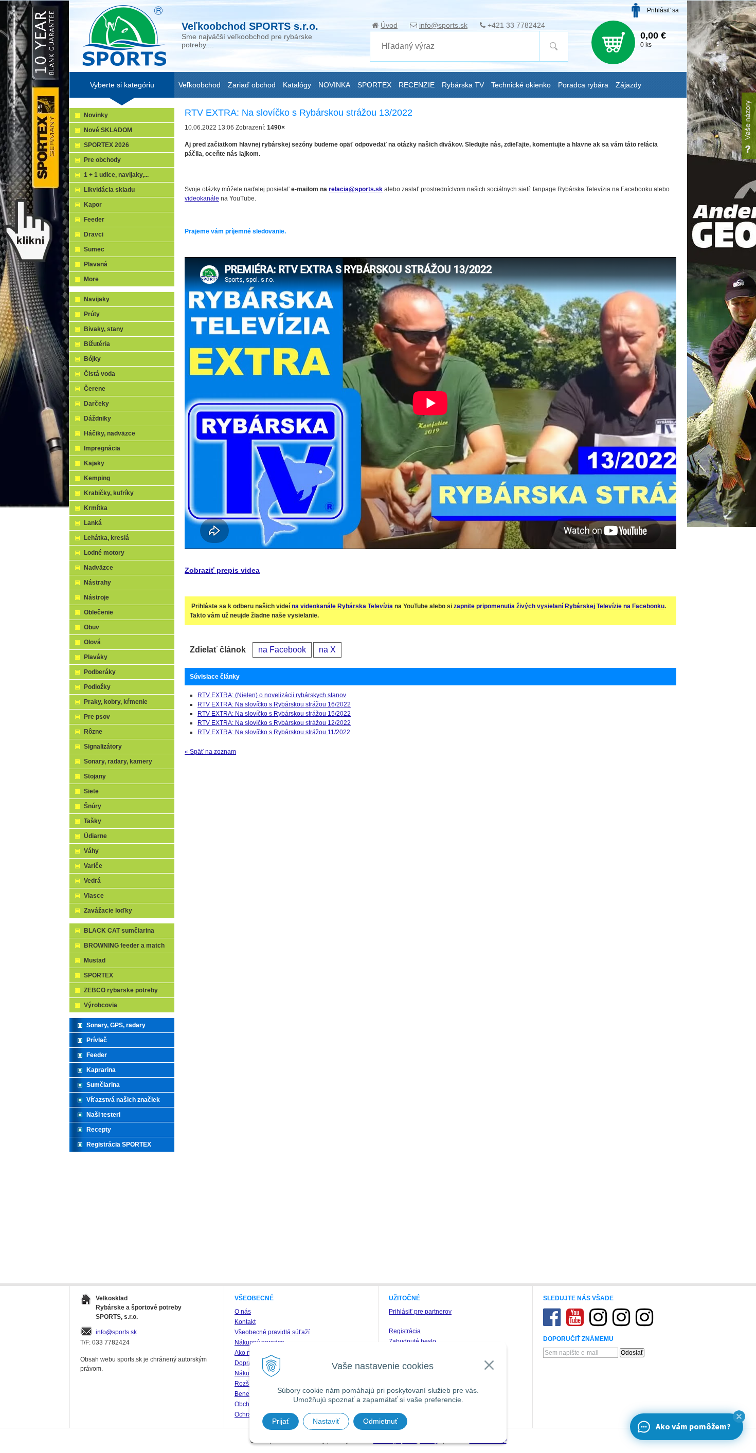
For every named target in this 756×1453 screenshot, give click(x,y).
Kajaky (94, 463)
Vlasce (94, 895)
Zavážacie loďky (108, 910)
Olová (92, 642)
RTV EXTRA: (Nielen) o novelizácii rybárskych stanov (271, 695)
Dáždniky (97, 418)
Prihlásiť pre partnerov (420, 1311)
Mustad (94, 960)
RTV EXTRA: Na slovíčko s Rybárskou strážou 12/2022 (274, 722)
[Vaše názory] (749, 126)
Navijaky (97, 299)
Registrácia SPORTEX (118, 1144)
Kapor (93, 204)
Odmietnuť (380, 1421)
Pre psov (97, 716)
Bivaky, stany (103, 329)
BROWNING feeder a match (124, 945)
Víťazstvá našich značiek (123, 1099)
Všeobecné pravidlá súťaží (272, 1332)
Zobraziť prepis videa (222, 570)
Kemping (97, 478)
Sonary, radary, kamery (118, 761)
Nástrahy (97, 582)
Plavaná (95, 264)
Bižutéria (97, 344)
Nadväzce (98, 567)
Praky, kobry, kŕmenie (116, 701)
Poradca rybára (583, 85)
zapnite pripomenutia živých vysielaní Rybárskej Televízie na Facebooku (559, 606)
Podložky (97, 687)
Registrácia (405, 1331)
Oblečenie (98, 612)
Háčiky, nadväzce (109, 433)
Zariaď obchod (252, 85)
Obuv (91, 627)
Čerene (94, 388)
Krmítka (95, 508)
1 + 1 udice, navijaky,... (116, 174)
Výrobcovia (100, 1005)
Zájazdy (628, 85)
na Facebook (282, 649)
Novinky (96, 115)
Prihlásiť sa (663, 10)
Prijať (280, 1421)
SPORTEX (98, 975)
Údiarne (95, 836)
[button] (739, 1416)
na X (327, 649)
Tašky (92, 821)
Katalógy (297, 85)
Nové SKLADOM (108, 130)
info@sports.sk (443, 25)
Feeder (94, 219)
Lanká (93, 522)
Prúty (92, 314)
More (91, 279)
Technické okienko (521, 85)
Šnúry (92, 806)
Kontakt (245, 1321)
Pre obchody (102, 160)
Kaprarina (101, 1070)
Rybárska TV (463, 85)
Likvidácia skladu (109, 189)
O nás (243, 1311)
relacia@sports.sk (356, 189)
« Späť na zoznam (210, 751)
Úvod (389, 25)
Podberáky (100, 672)
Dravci (93, 234)
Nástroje (96, 597)
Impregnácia (102, 448)
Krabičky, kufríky (109, 493)
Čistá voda (99, 373)
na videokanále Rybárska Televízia (342, 606)
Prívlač (96, 1040)
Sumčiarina (103, 1084)
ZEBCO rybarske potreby (121, 990)
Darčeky (96, 403)
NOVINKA (334, 85)
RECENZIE (417, 85)
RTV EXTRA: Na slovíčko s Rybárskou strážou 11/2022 (273, 732)
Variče (93, 865)
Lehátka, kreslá (106, 537)
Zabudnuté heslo (412, 1341)
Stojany (95, 776)
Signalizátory (103, 746)
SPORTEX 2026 (106, 145)
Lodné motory (104, 552)
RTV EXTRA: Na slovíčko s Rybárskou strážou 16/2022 (274, 704)
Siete (91, 791)
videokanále (202, 198)
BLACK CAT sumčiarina (119, 930)
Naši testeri (103, 1114)
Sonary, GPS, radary (116, 1025)
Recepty (98, 1129)
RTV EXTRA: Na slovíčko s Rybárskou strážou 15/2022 (274, 713)
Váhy (91, 851)
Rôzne (93, 731)
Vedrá (92, 880)
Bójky (92, 358)
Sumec (94, 249)
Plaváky (95, 657)
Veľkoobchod (199, 85)
